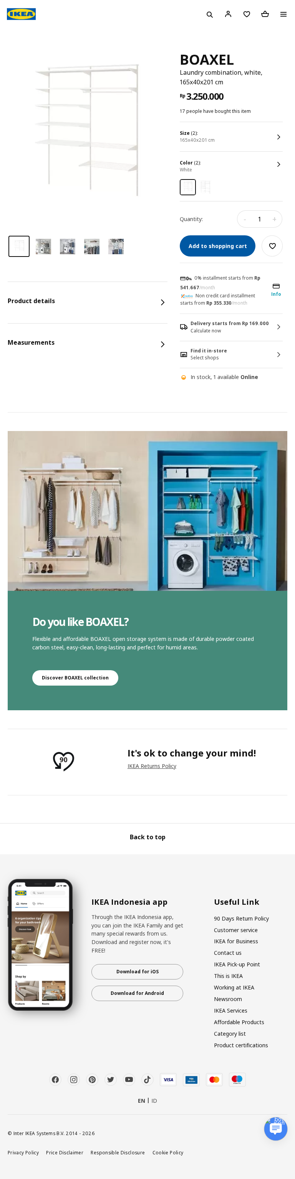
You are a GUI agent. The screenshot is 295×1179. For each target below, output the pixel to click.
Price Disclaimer (64, 1152)
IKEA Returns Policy (152, 766)
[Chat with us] (275, 1128)
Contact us (228, 952)
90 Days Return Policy (241, 918)
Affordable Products (239, 1022)
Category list (230, 1033)
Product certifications (241, 1045)
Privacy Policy (23, 1152)
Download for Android (137, 993)
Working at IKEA (234, 987)
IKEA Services (230, 1010)
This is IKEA (228, 975)
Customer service (236, 930)
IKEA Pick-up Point (237, 964)
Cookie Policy (168, 1152)
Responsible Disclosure (118, 1152)
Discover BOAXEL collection (75, 677)
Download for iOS (137, 971)
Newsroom (228, 999)
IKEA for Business (236, 941)
